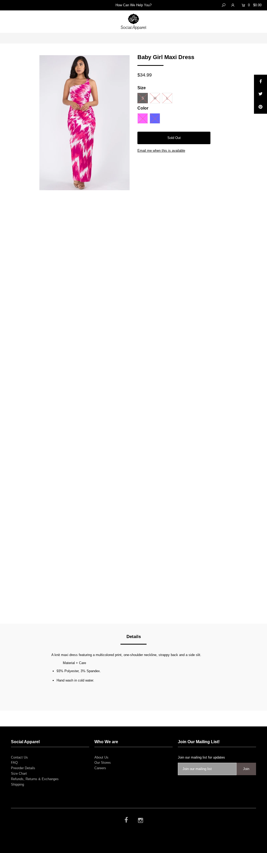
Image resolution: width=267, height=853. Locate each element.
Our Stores (102, 763)
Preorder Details (23, 768)
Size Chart (19, 773)
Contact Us (19, 757)
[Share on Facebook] (260, 81)
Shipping (17, 784)
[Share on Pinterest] (260, 107)
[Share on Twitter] (260, 94)
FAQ (14, 763)
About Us (101, 757)
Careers (100, 768)
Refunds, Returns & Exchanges (35, 779)
